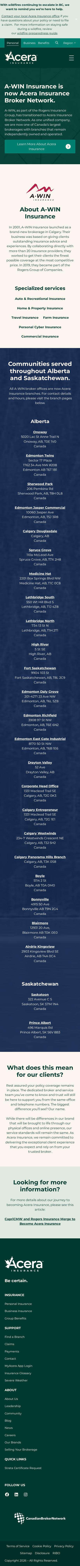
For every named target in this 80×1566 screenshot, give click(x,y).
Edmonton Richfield (40, 715)
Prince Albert (40, 1023)
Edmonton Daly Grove (40, 692)
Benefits (43, 43)
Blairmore (40, 923)
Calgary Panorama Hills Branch (40, 857)
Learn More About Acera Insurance (36, 146)
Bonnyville (40, 899)
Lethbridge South (40, 597)
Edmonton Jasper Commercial (40, 507)
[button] (57, 42)
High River (40, 644)
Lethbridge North (40, 621)
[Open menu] (71, 58)
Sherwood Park (40, 484)
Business (29, 43)
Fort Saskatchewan (40, 668)
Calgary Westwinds (40, 833)
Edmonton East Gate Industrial (40, 739)
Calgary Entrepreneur (40, 810)
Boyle (40, 876)
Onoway (40, 432)
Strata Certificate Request (23, 1468)
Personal (13, 43)
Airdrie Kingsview (40, 946)
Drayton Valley (40, 762)
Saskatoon (40, 994)
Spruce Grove (40, 550)
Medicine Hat (40, 574)
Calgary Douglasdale (40, 531)
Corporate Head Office (40, 786)
